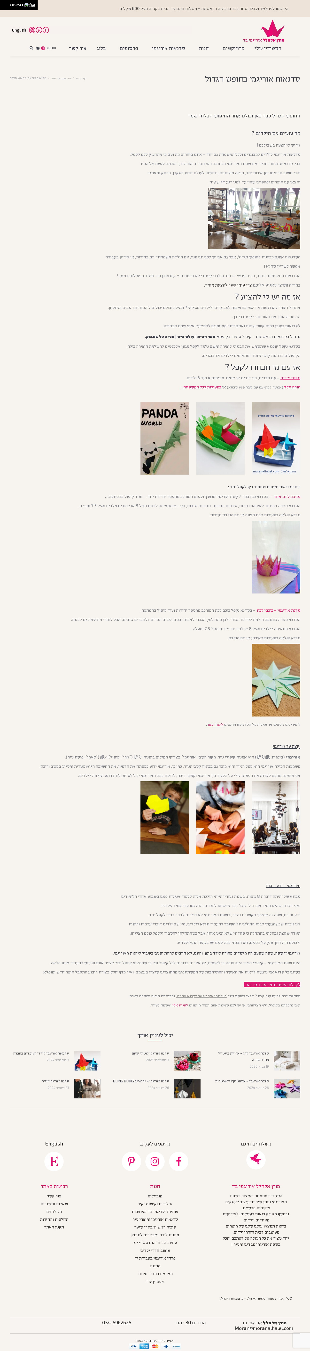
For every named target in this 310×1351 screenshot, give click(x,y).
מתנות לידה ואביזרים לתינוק (155, 1235)
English (19, 30)
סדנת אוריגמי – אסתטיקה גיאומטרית (242, 1081)
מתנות (155, 1266)
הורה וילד (292, 386)
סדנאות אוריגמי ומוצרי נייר (155, 1220)
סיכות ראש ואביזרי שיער (155, 1227)
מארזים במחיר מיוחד (155, 1274)
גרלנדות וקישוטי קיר (155, 1204)
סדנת (290, 377)
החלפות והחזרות (54, 1220)
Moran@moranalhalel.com (264, 1328)
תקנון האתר (54, 1227)
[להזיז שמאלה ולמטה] (3, 6)
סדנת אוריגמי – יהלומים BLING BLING (141, 1081)
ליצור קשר (215, 724)
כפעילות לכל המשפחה (202, 386)
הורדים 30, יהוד (190, 1322)
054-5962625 (116, 1322)
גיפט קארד (155, 1282)
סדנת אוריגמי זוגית (55, 1081)
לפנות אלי (180, 1005)
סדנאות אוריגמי (61, 78)
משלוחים (54, 1212)
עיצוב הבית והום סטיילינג (155, 1243)
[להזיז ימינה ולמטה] (6, 6)
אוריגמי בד (264, 1322)
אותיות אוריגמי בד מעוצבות (155, 1212)
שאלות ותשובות (54, 1204)
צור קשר (54, 1196)
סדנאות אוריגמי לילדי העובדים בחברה (41, 1053)
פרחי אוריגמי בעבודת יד (155, 1258)
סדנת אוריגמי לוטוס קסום (150, 1053)
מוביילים (155, 1196)
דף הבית (81, 78)
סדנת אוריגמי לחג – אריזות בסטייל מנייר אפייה (243, 1056)
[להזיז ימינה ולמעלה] (6, 3)
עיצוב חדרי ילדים (155, 1251)
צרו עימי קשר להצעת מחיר (228, 285)
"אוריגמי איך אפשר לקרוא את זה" (201, 995)
